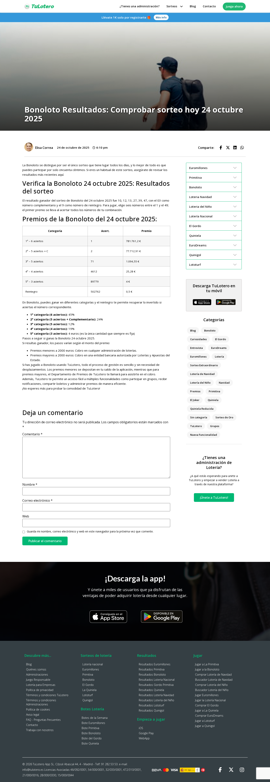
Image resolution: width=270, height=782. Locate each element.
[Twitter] (231, 770)
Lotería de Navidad (202, 374)
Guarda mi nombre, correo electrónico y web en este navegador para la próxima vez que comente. (90, 531)
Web (25, 516)
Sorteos (171, 6)
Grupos (214, 426)
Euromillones (198, 356)
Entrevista (196, 348)
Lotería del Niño (200, 382)
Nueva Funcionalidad (203, 435)
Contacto (209, 6)
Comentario (32, 434)
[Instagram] (242, 770)
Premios (195, 391)
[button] (220, 148)
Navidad (224, 382)
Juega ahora (234, 6)
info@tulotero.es (32, 770)
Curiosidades (198, 339)
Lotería (219, 356)
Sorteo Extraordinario (204, 365)
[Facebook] (220, 770)
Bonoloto (209, 330)
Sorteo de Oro (224, 417)
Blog (193, 6)
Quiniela (213, 400)
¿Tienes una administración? (140, 6)
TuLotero (196, 426)
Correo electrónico (37, 500)
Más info (161, 17)
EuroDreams (219, 348)
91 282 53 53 (109, 764)
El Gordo (220, 339)
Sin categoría (198, 417)
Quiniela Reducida (201, 408)
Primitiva (214, 391)
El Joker (194, 400)
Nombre (29, 484)
